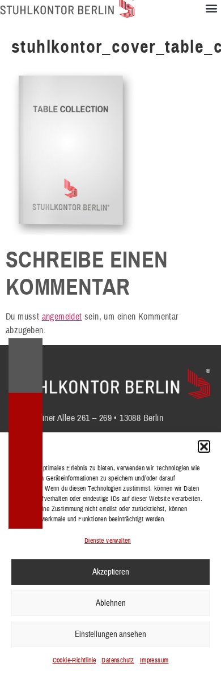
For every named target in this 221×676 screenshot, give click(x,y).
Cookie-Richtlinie (74, 660)
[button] (204, 446)
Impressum (154, 660)
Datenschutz (117, 660)
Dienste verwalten (107, 541)
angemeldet (62, 316)
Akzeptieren (110, 572)
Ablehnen (111, 603)
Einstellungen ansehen (110, 634)
